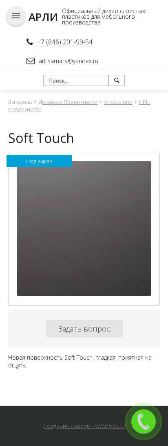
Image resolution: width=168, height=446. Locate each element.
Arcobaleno (118, 101)
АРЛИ (43, 16)
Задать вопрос (84, 329)
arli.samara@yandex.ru (68, 61)
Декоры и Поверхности (68, 101)
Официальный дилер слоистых (103, 11)
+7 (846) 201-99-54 (65, 41)
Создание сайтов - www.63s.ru (84, 426)
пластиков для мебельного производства (98, 19)
